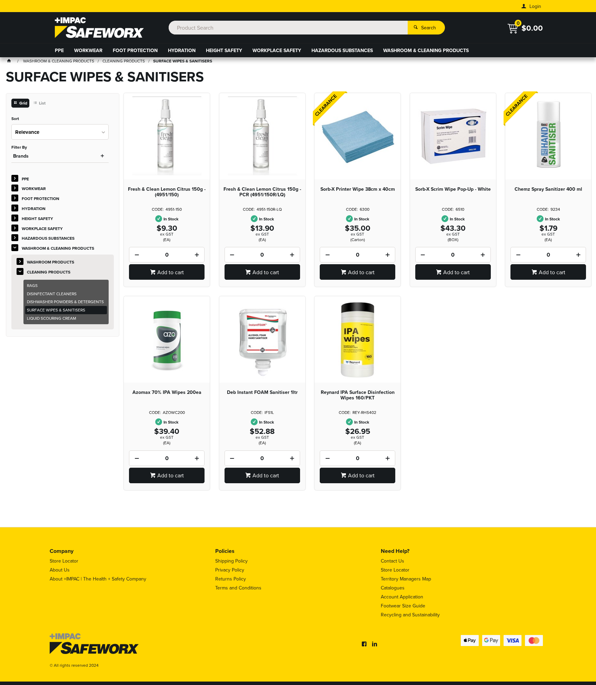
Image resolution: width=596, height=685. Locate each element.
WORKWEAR (88, 50)
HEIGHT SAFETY (224, 50)
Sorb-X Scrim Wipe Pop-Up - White (453, 189)
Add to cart (170, 272)
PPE (59, 50)
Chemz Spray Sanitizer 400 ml (548, 189)
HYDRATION (182, 50)
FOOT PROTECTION (135, 50)
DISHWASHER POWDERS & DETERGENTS (65, 302)
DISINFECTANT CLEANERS (52, 294)
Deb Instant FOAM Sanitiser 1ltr (262, 392)
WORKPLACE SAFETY (276, 50)
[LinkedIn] (374, 643)
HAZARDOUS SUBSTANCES (342, 50)
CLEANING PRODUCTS (48, 272)
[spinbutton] (166, 254)
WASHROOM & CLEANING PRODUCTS (426, 50)
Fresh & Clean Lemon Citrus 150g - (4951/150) (167, 191)
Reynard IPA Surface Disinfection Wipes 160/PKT (358, 394)
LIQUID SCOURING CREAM (51, 318)
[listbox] (59, 132)
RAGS (32, 285)
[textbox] (288, 27)
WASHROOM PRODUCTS (50, 262)
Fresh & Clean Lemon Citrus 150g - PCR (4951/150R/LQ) (262, 191)
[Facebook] (364, 643)
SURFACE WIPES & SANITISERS (56, 310)
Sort (15, 118)
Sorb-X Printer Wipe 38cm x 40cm (357, 189)
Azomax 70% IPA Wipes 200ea (166, 392)
